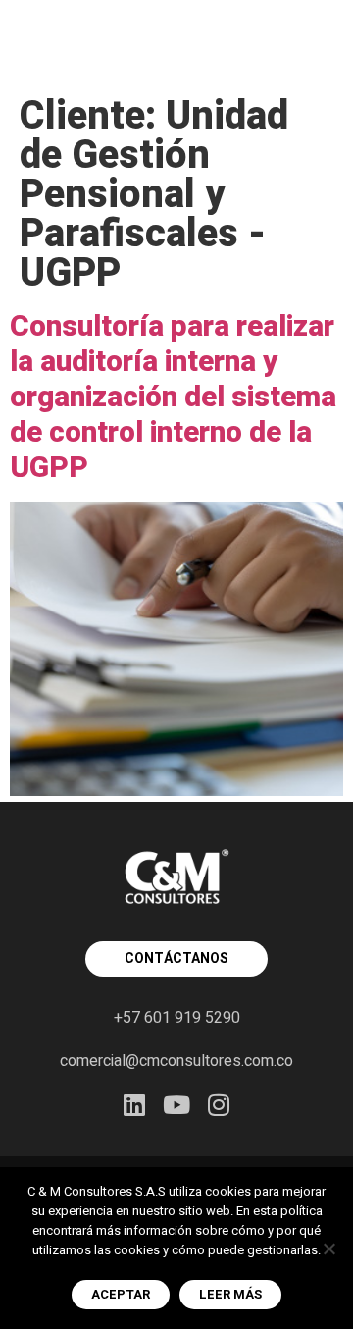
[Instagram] (219, 1104)
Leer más (230, 1294)
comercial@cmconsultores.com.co (176, 1061)
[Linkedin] (135, 1104)
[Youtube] (177, 1104)
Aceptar (120, 1294)
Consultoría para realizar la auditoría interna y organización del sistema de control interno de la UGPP (173, 397)
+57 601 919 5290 (177, 1018)
